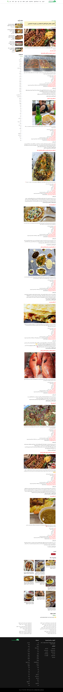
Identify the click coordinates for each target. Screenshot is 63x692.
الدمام (20, 76)
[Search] (8, 1)
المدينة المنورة (36, 1)
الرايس (20, 78)
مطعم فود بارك (49, 244)
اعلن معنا (20, 690)
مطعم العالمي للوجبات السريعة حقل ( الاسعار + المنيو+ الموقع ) (29, 583)
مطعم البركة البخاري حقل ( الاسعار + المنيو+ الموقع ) (52, 588)
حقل (20, 120)
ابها (20, 1)
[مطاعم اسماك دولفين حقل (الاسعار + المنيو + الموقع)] (19, 37)
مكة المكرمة (31, 1)
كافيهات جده (46, 655)
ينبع (20, 140)
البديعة (20, 64)
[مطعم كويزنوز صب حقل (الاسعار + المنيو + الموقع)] (19, 49)
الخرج (20, 71)
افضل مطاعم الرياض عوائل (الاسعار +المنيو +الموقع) (49, 624)
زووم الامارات (46, 653)
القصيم (27, 1)
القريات (20, 86)
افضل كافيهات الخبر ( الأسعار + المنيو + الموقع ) (25, 632)
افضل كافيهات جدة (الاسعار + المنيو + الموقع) (25, 624)
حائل (20, 116)
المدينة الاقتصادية (19, 95)
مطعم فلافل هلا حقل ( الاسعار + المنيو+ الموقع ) (40, 583)
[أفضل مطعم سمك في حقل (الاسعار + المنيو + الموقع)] (19, 31)
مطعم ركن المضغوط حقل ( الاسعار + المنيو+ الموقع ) (51, 609)
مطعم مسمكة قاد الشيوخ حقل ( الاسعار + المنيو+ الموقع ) (29, 603)
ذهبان (20, 123)
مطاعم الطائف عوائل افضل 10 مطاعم (51, 632)
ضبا (20, 130)
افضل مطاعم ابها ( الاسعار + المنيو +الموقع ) (50, 631)
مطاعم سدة (49, 546)
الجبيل (20, 66)
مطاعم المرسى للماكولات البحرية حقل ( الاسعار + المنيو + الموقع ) (29, 573)
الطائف (24, 1)
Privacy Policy (24, 690)
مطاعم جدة (53, 653)
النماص (20, 101)
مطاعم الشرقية (53, 652)
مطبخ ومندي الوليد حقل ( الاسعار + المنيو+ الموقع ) (41, 598)
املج (20, 106)
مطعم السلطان (48, 401)
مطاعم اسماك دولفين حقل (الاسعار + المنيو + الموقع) (11, 37)
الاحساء (20, 61)
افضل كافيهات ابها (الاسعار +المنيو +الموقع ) (26, 627)
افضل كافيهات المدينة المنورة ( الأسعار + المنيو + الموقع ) (24, 626)
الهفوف (20, 103)
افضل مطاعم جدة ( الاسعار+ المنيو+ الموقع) (50, 625)
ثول (20, 111)
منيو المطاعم (53, 648)
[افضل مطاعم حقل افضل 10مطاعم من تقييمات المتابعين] (40, 38)
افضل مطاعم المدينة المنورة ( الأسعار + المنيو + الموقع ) (48, 627)
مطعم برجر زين (48, 348)
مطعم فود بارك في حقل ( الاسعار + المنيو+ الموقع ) (51, 567)
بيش (20, 108)
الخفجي (20, 73)
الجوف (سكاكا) (19, 68)
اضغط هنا (40, 84)
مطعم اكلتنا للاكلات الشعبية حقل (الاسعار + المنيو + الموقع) (11, 43)
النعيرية (20, 100)
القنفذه (20, 91)
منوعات (20, 136)
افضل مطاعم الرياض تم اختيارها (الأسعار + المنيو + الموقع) (48, 623)
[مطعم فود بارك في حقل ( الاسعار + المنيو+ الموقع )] (19, 26)
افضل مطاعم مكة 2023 (53, 630)
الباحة (13, 1)
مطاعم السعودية (53, 650)
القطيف (20, 90)
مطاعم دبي (46, 652)
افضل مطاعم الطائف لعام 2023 (52, 633)
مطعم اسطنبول (48, 96)
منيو (10, 1)
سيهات (20, 128)
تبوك (18, 1)
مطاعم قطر (53, 657)
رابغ (20, 126)
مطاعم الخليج (53, 655)
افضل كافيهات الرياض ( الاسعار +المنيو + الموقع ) (25, 623)
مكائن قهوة (19, 133)
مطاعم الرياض (46, 650)
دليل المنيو (46, 648)
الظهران (20, 85)
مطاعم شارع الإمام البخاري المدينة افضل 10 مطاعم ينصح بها (48, 629)
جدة (40, 1)
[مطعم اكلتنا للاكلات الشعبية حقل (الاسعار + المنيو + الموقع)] (19, 43)
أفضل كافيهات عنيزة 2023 (28, 630)
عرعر (20, 131)
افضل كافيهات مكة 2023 (28, 625)
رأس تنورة (20, 125)
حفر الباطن (19, 118)
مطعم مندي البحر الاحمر (46, 202)
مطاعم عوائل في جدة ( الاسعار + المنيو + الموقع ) (49, 626)
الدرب (20, 75)
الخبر (20, 69)
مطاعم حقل (53, 554)
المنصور (20, 98)
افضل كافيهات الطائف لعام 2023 (27, 629)
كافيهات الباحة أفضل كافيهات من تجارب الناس (25, 633)
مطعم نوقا (49, 450)
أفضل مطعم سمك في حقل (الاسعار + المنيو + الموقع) (11, 31)
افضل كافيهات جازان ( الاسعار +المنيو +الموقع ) (25, 631)
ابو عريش (20, 59)
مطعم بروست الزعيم (47, 148)
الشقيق (20, 81)
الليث (20, 93)
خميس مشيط (19, 121)
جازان (16, 1)
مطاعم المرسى (48, 300)
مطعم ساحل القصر (47, 494)
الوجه (20, 105)
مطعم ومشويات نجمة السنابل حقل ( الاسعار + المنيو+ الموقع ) (40, 573)
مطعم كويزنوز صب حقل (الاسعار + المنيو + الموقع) (11, 49)
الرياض (43, 1)
